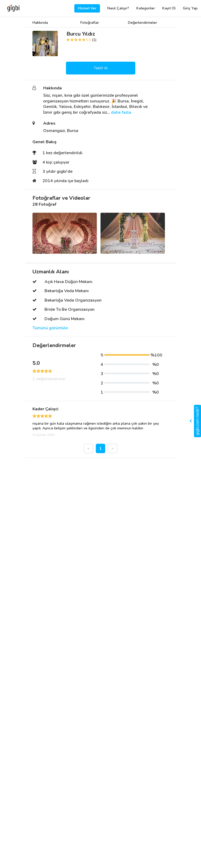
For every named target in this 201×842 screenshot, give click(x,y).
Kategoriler (145, 8)
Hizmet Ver (87, 8)
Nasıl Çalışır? (118, 8)
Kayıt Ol (169, 8)
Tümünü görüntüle (50, 328)
